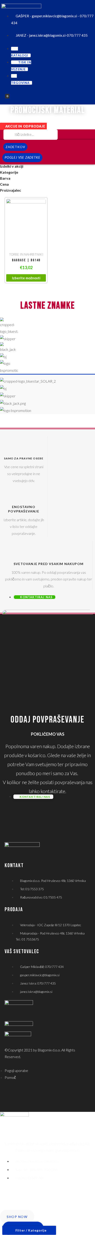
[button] (23, 126)
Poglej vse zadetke (22, 157)
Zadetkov (15, 147)
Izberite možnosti (26, 278)
